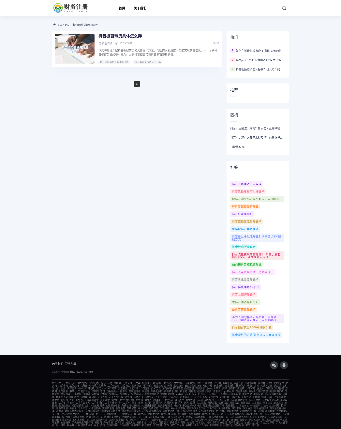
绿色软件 (72, 425)
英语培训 (163, 422)
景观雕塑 (105, 400)
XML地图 (70, 363)
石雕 (270, 397)
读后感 (277, 385)
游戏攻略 (94, 383)
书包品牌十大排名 (191, 405)
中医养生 (134, 420)
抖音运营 (228, 425)
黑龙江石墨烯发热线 (148, 414)
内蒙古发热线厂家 (175, 417)
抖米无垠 (156, 388)
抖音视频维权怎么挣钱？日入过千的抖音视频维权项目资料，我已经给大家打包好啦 (260, 69)
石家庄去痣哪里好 (206, 400)
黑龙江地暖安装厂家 (212, 414)
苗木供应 (200, 422)
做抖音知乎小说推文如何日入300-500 (257, 199)
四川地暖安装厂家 (118, 420)
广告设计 (203, 394)
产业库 (217, 383)
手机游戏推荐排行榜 (82, 422)
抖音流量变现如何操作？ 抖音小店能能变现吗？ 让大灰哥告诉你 (256, 256)
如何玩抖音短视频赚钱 (247, 264)
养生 (96, 425)
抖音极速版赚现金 (244, 246)
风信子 (240, 388)
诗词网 (255, 425)
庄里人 (260, 388)
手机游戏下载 (267, 422)
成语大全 (130, 422)
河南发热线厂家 (94, 417)
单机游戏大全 (251, 422)
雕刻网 (64, 400)
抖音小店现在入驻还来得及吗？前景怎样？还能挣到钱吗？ (257, 137)
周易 (103, 383)
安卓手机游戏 (236, 422)
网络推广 (158, 383)
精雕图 (84, 385)
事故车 (70, 402)
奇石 (166, 425)
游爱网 (232, 388)
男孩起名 (212, 402)
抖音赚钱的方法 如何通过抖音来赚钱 (256, 334)
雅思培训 (218, 391)
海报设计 (214, 394)
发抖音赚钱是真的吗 (245, 302)
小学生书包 (243, 405)
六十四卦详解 (116, 397)
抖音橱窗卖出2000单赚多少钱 (252, 327)
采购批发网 (157, 391)
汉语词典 (202, 420)
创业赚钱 (61, 425)
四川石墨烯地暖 (99, 420)
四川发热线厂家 (81, 420)
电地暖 (192, 391)
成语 (192, 402)
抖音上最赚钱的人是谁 (247, 184)
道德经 (234, 420)
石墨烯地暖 (241, 391)
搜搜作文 (240, 385)
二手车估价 (113, 385)
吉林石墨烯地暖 (266, 411)
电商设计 (207, 383)
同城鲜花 (173, 397)
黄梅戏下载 (224, 408)
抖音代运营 (82, 383)
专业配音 (83, 408)
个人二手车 (124, 402)
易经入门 (138, 397)
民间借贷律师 (85, 425)
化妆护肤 (235, 397)
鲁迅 (102, 391)
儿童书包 (230, 405)
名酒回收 (178, 385)
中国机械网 (254, 420)
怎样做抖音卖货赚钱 (245, 229)
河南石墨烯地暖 (112, 417)
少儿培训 (152, 422)
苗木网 (59, 411)
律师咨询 (238, 383)
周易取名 (234, 402)
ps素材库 (229, 391)
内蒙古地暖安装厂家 (217, 417)
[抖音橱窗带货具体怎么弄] (75, 49)
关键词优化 (266, 385)
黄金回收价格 (167, 394)
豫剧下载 (236, 408)
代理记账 (158, 425)
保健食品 (156, 420)
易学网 (128, 397)
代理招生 (118, 383)
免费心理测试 (165, 405)
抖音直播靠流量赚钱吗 (247, 221)
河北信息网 (251, 383)
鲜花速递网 (161, 397)
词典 (186, 402)
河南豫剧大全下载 (196, 408)
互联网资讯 (112, 425)
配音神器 (164, 408)
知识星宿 (279, 388)
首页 (122, 8)
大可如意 (250, 388)
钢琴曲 (139, 400)
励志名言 (122, 388)
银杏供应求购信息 (131, 411)
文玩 (98, 388)
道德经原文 (64, 405)
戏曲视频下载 (178, 408)
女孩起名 (278, 402)
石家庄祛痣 (223, 400)
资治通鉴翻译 (261, 408)
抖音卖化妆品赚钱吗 (245, 279)
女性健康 (65, 422)
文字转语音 (108, 408)
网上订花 (184, 397)
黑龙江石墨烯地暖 (191, 414)
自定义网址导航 (272, 394)
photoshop (191, 394)
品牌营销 (189, 388)
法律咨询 (72, 388)
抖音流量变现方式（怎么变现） (253, 272)
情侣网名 (125, 385)
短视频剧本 (112, 391)
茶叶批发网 (177, 420)
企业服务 (61, 388)
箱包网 (183, 391)
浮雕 (71, 400)
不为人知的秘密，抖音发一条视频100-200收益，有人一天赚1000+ (254, 318)
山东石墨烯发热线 (234, 414)
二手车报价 (97, 402)
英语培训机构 (276, 391)
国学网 (95, 391)
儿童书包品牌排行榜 (213, 405)
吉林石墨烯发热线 (228, 411)
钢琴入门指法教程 (258, 391)
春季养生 (145, 420)
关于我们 (140, 8)
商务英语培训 (171, 391)
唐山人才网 (253, 385)
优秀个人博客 (201, 425)
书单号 (73, 391)
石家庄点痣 (160, 385)
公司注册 (145, 388)
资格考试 (141, 422)
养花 (169, 385)
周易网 (92, 397)
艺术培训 (119, 422)
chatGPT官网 (109, 388)
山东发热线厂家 (253, 414)
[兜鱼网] (71, 8)
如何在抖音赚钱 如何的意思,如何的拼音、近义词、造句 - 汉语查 (260, 50)
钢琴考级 (190, 400)
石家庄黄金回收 (150, 394)
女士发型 (229, 385)
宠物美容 (136, 394)
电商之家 (247, 394)
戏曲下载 (207, 385)
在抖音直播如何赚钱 (245, 206)
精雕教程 (74, 397)
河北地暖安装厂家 (208, 411)
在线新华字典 (204, 391)
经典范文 (136, 385)
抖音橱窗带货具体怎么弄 (120, 36)
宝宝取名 (256, 402)
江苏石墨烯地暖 (258, 417)
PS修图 (168, 383)
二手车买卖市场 (270, 400)
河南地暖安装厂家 (131, 417)
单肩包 (73, 408)
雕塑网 (55, 400)
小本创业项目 (213, 388)
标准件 (123, 391)
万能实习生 (84, 391)
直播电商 (225, 394)
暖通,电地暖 (214, 420)
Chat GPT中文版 (275, 383)
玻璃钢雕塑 (93, 400)
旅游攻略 (63, 385)
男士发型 (218, 385)
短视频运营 (216, 425)
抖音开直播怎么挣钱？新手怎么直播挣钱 (255, 128)
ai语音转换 (95, 408)
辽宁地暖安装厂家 (127, 414)
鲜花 (193, 397)
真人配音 (142, 408)
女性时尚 (224, 397)
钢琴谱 (114, 400)
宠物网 (86, 394)
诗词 (187, 420)
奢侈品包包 (62, 408)
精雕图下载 (62, 397)
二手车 (137, 383)
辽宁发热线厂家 (89, 414)
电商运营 (236, 394)
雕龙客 (180, 425)
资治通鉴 (247, 408)
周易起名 (267, 402)
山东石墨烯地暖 (272, 414)
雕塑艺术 (80, 400)
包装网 (190, 422)
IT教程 (223, 422)
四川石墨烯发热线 (61, 420)
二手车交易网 (83, 402)
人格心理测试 (97, 405)
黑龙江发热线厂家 (170, 414)
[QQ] (284, 365)
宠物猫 (95, 394)
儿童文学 (134, 388)
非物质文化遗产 (97, 385)
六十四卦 (102, 397)
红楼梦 (243, 420)
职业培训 (174, 422)
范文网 (128, 383)
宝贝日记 (70, 383)
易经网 (84, 397)
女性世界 (246, 397)
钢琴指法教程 (127, 400)
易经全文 (149, 397)
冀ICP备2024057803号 (83, 371)
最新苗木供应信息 (74, 411)
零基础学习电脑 (193, 383)
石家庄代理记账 (193, 385)
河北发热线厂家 (171, 411)
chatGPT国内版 (86, 388)
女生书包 (266, 405)
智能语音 (120, 408)
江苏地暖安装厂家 (277, 417)
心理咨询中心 (113, 405)
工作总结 (74, 385)
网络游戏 (136, 425)
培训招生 (147, 385)
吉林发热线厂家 (248, 411)
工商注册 (124, 425)
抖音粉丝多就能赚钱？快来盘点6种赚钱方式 (256, 238)
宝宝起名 (178, 383)
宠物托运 (125, 394)
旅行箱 (275, 405)
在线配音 (131, 408)
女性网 (256, 397)
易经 (109, 383)
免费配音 (153, 408)
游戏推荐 (147, 383)
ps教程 (180, 394)
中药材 (166, 420)
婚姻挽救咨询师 (80, 405)
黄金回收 (65, 394)
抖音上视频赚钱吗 (244, 294)
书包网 (145, 391)
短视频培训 (213, 422)
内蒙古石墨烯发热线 (153, 417)
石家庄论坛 (135, 391)
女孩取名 (223, 402)
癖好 (224, 388)
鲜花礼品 (202, 397)
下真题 (269, 388)
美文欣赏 (266, 420)
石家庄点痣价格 (238, 400)
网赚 (183, 422)
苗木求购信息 (92, 411)
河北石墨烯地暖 (189, 411)
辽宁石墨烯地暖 (107, 414)
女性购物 (213, 397)
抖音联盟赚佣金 (242, 214)
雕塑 (172, 425)
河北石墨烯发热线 (151, 411)
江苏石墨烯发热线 (239, 417)
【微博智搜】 (238, 146)
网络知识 (178, 388)
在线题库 (239, 425)
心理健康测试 (149, 405)
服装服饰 (227, 383)
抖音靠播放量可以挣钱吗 (248, 191)
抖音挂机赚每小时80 (245, 287)
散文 (247, 425)
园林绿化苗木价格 (110, 411)
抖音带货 (147, 425)
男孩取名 (245, 402)
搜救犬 (261, 383)
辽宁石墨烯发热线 (70, 414)
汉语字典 (158, 402)
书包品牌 (255, 405)
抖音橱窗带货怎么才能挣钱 (114, 62)
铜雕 (263, 397)
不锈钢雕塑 (280, 397)
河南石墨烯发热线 (75, 417)
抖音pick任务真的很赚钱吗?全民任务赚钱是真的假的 (260, 60)
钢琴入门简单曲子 (153, 400)
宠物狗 (104, 394)
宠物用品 (114, 394)
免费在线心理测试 (131, 405)
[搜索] (284, 8)
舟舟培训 (108, 422)
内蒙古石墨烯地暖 (195, 417)
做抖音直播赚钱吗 (244, 309)
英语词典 (169, 402)
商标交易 (200, 388)
